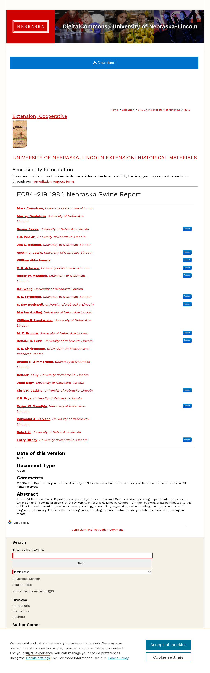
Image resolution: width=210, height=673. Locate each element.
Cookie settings (38, 658)
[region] (105, 650)
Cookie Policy (118, 658)
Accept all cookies (168, 644)
